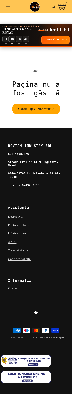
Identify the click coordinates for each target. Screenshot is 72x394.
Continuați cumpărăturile (36, 108)
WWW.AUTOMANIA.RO (30, 337)
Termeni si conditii (20, 250)
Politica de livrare (20, 225)
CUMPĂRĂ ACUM (55, 39)
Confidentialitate (19, 258)
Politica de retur (19, 233)
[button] (8, 6)
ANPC (12, 241)
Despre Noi (15, 216)
